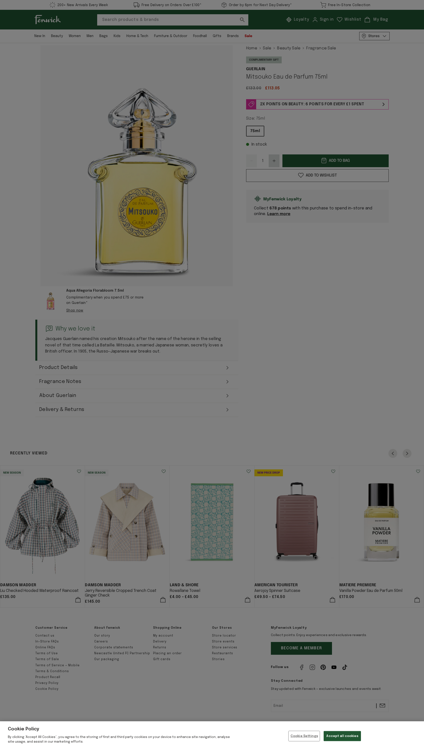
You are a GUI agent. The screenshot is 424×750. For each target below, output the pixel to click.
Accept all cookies (342, 735)
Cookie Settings (304, 735)
